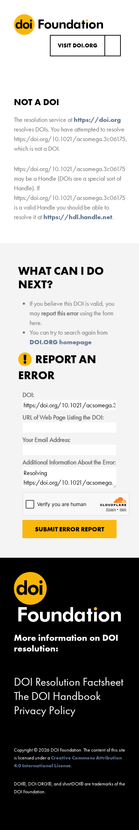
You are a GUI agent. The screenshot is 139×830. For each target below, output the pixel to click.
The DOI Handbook (57, 696)
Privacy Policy (45, 710)
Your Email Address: (46, 439)
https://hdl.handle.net (77, 217)
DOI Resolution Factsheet (68, 682)
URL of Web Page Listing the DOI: (63, 417)
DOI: (28, 395)
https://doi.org (97, 119)
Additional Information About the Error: (69, 462)
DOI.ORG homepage (61, 342)
